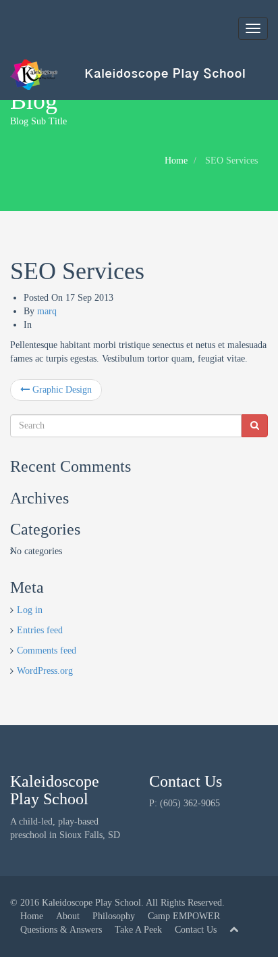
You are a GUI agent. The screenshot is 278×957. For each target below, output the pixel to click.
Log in (30, 610)
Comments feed (46, 650)
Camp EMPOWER (184, 916)
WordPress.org (45, 671)
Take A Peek (138, 930)
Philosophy (113, 916)
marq (47, 311)
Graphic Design (61, 390)
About (68, 916)
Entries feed (40, 630)
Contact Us (196, 930)
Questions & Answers (61, 930)
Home (176, 160)
